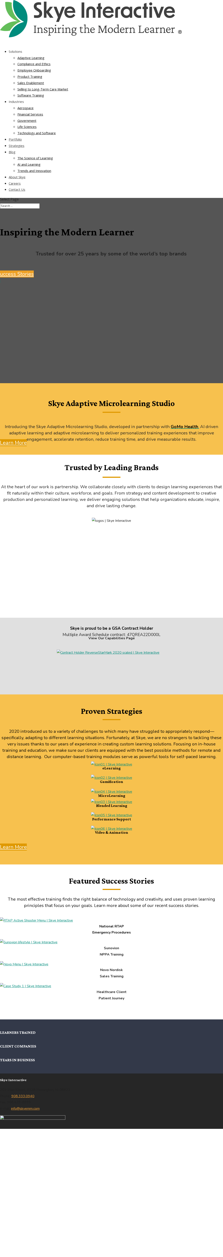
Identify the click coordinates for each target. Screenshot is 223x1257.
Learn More (13, 442)
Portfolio (15, 139)
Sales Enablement (30, 83)
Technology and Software (36, 133)
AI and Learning (29, 164)
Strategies (16, 145)
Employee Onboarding (34, 70)
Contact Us (17, 189)
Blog (12, 152)
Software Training (30, 95)
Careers (15, 183)
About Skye (17, 177)
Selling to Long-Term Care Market (42, 89)
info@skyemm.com (25, 1108)
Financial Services (30, 114)
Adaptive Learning (30, 58)
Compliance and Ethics (34, 64)
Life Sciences (27, 126)
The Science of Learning (35, 158)
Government (26, 120)
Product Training (29, 76)
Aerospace (25, 108)
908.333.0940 (22, 1096)
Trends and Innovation (34, 170)
